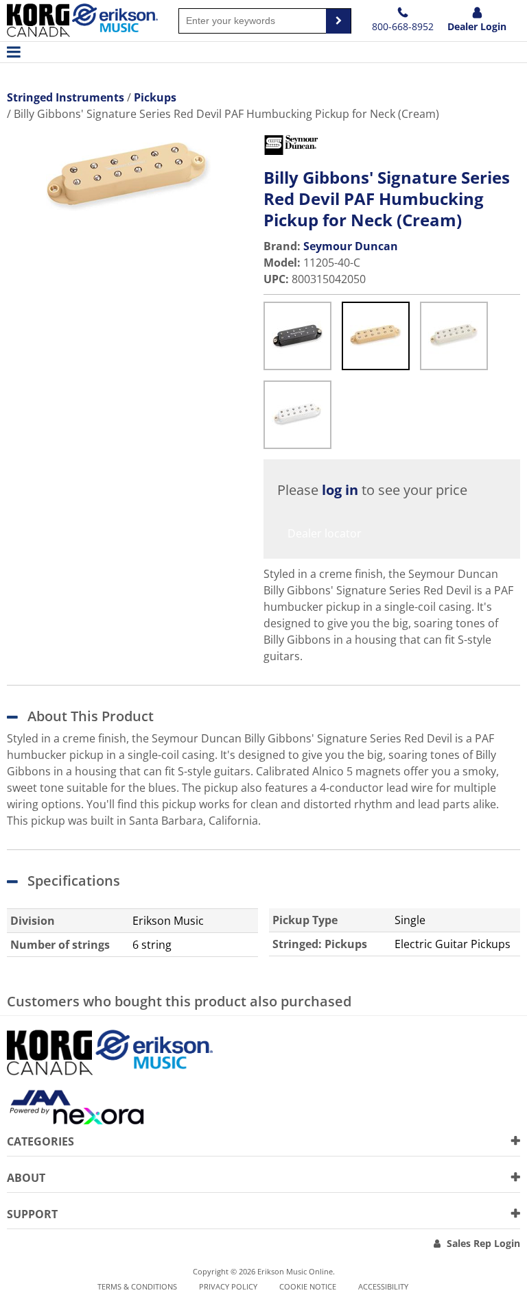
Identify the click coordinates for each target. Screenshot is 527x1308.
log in (340, 490)
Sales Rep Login (483, 1243)
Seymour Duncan (350, 246)
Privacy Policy (228, 1286)
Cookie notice (307, 1286)
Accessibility (383, 1286)
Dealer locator (325, 533)
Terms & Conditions (137, 1286)
